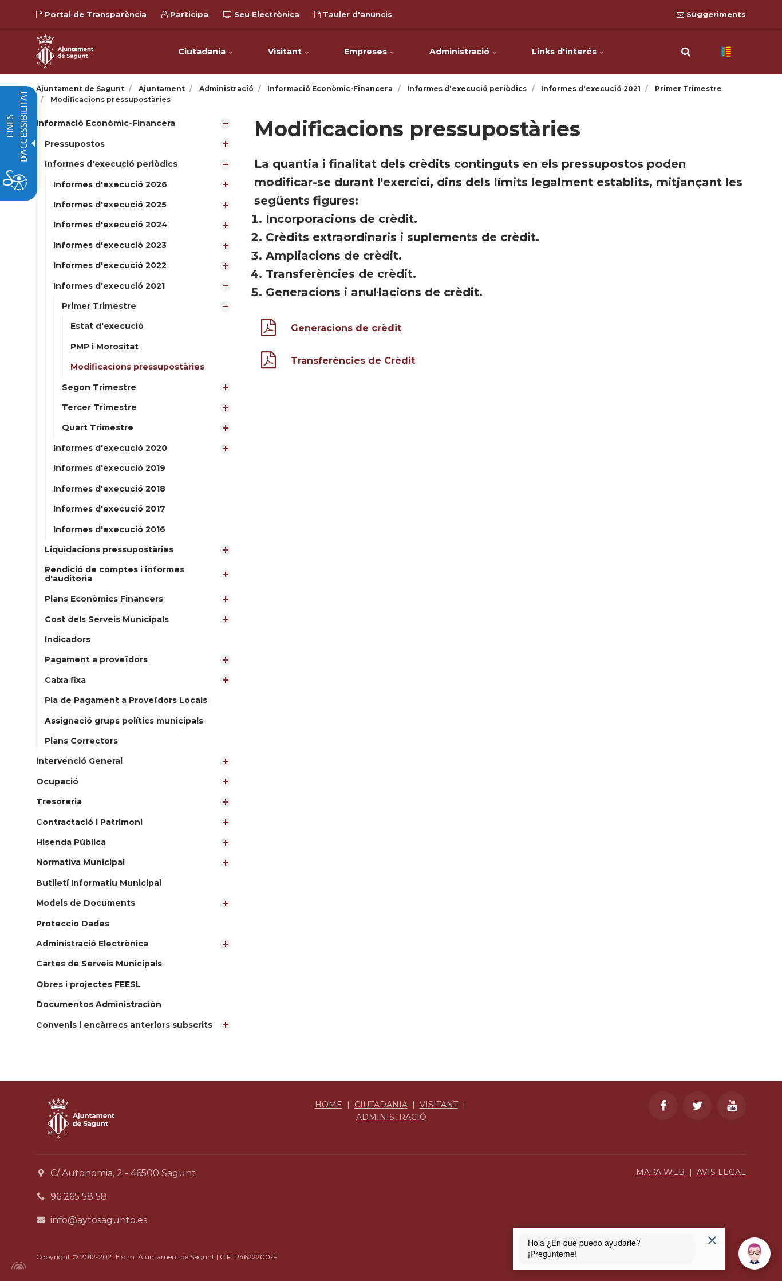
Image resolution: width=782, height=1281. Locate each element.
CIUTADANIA (381, 1104)
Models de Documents (85, 903)
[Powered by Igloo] (17, 1266)
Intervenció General (79, 761)
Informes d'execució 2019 (109, 468)
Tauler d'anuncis (356, 14)
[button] (686, 51)
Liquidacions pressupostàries (109, 549)
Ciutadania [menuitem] (203, 51)
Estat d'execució (107, 326)
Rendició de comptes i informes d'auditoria (114, 573)
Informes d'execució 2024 (110, 224)
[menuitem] (136, 432)
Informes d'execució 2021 (109, 286)
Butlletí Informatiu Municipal (98, 883)
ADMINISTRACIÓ (391, 1117)
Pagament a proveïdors (96, 659)
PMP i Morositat (104, 346)
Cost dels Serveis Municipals (107, 619)
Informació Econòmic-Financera (105, 123)
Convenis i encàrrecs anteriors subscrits (124, 1025)
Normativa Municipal (80, 862)
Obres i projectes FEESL (88, 984)
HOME (328, 1104)
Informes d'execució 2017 (109, 509)
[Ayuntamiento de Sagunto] (81, 1147)
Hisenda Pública (71, 842)
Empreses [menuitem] (366, 51)
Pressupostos (75, 144)
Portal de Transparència (94, 14)
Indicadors (67, 639)
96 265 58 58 (78, 1196)
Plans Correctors (81, 741)
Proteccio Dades (72, 923)
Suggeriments (715, 14)
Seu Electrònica (265, 14)
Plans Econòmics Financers (104, 599)
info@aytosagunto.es (98, 1220)
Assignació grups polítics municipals (124, 721)
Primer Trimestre (99, 306)
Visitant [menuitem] (286, 51)
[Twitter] (697, 1105)
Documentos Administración (98, 1004)
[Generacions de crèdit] (268, 330)
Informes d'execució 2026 (110, 184)
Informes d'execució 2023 (110, 245)
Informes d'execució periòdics (111, 164)
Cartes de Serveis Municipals (99, 963)
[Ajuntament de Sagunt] (64, 51)
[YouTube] (731, 1105)
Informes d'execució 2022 (110, 265)
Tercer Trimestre (99, 407)
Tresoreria (59, 801)
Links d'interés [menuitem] (565, 51)
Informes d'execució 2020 (110, 448)
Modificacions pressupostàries (137, 366)
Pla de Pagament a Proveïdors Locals (126, 700)
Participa (188, 14)
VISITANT (439, 1104)
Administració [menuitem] (460, 51)
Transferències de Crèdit (353, 360)
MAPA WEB (660, 1172)
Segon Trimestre (99, 387)
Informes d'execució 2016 (109, 529)
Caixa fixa (65, 680)
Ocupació (57, 781)
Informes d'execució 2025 (110, 204)
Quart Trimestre (97, 427)
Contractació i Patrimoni (89, 822)
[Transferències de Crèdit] (268, 362)
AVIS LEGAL (721, 1172)
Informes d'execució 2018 (109, 489)
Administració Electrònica (92, 943)
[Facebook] (663, 1105)
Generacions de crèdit (346, 328)
